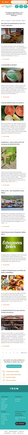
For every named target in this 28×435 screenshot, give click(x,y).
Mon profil (17, 401)
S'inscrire (21, 424)
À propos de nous (5, 414)
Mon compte (16, 6)
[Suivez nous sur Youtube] (17, 389)
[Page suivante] (3, 356)
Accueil (2, 20)
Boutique (3, 408)
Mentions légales (13, 431)
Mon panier (20, 6)
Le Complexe (4, 399)
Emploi (2, 421)
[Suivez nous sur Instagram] (12, 389)
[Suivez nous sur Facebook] (10, 389)
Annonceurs (4, 418)
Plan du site (20, 433)
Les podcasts (4, 419)
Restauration (4, 406)
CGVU (5, 431)
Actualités (3, 416)
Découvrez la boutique (15, 366)
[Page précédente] (3, 352)
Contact (3, 423)
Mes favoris (25, 6)
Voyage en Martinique (16, 20)
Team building (4, 405)
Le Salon (3, 401)
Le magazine (8, 20)
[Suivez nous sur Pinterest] (15, 389)
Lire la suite (6, 59)
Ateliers (3, 403)
